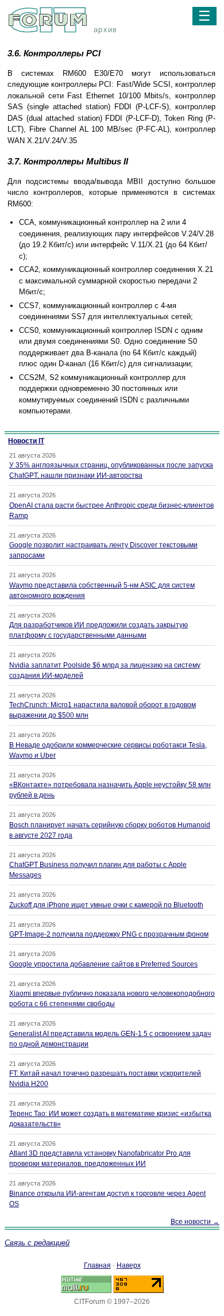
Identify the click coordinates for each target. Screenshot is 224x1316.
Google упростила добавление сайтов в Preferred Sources (103, 964)
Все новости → (195, 1222)
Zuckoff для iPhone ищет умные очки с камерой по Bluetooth (106, 905)
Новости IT (26, 441)
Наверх (129, 1265)
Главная (97, 1265)
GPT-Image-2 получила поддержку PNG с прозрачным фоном (108, 934)
